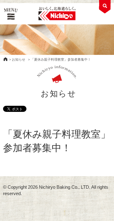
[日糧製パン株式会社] (57, 13)
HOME (5, 59)
